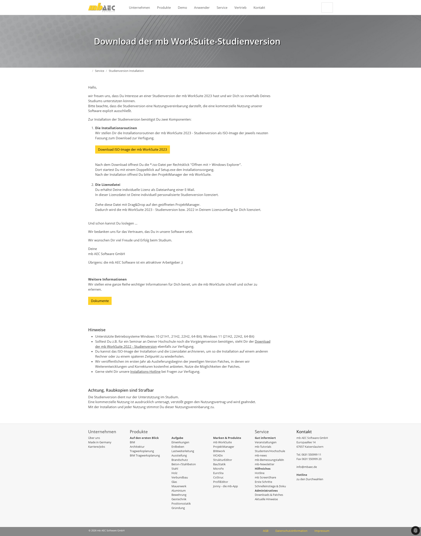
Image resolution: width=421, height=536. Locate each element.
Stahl (174, 469)
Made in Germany (99, 442)
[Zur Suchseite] (327, 7)
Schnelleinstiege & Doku (270, 486)
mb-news (261, 455)
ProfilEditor (220, 482)
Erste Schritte (263, 482)
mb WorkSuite (222, 442)
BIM (132, 442)
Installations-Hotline (145, 371)
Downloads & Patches (269, 495)
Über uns (94, 438)
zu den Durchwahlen (309, 479)
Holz (174, 473)
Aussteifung (179, 455)
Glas (174, 482)
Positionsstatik (181, 503)
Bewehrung (178, 495)
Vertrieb (240, 7)
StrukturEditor (222, 460)
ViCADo (218, 455)
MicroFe (218, 469)
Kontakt (259, 7)
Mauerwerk (178, 486)
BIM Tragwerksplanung (145, 455)
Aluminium (178, 491)
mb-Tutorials (263, 447)
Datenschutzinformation (291, 531)
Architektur (137, 447)
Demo (182, 7)
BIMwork (219, 451)
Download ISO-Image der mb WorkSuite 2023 (132, 149)
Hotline (259, 473)
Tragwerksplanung (142, 451)
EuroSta (218, 473)
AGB (265, 531)
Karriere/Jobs (96, 447)
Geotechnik (178, 499)
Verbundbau (179, 477)
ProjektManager (223, 447)
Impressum (321, 531)
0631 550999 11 (311, 454)
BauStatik (219, 464)
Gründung (178, 508)
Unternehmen (139, 7)
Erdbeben (177, 447)
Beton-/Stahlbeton (183, 464)
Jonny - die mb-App (225, 486)
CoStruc (218, 477)
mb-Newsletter (264, 464)
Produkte (164, 7)
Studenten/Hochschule (270, 451)
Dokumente (100, 301)
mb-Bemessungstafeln (269, 460)
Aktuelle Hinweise (266, 499)
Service (222, 7)
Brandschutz (179, 460)
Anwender (202, 7)
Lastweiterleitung (182, 451)
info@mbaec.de (306, 467)
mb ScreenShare (265, 477)
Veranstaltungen (266, 442)
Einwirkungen (180, 442)
